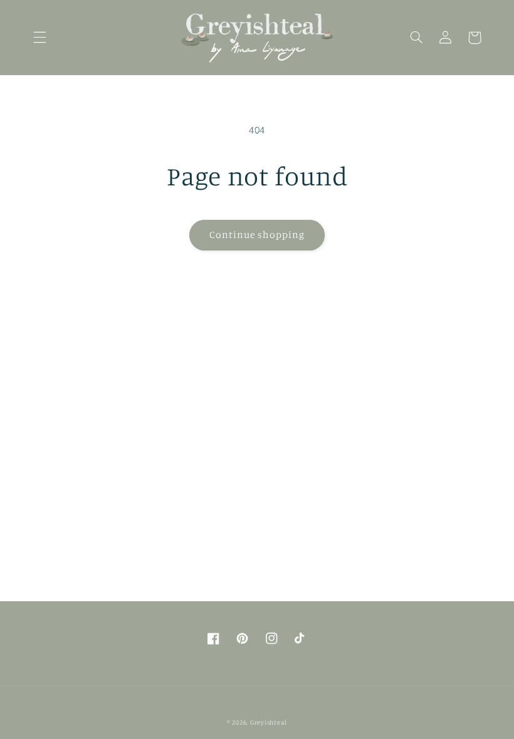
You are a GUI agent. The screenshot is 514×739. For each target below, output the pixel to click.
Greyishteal (268, 722)
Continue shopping (257, 234)
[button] (39, 37)
